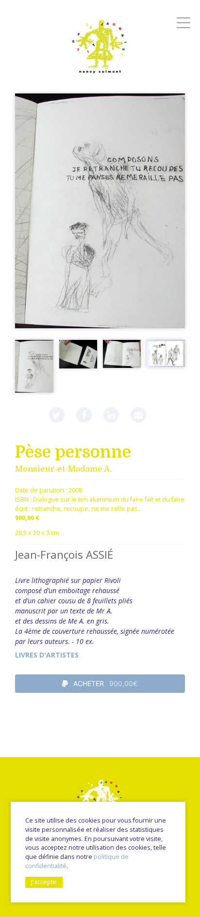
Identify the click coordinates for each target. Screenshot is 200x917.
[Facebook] (84, 415)
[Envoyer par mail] (138, 415)
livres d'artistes (47, 654)
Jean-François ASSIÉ (64, 554)
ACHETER (104, 683)
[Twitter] (57, 415)
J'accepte (44, 882)
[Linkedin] (111, 415)
